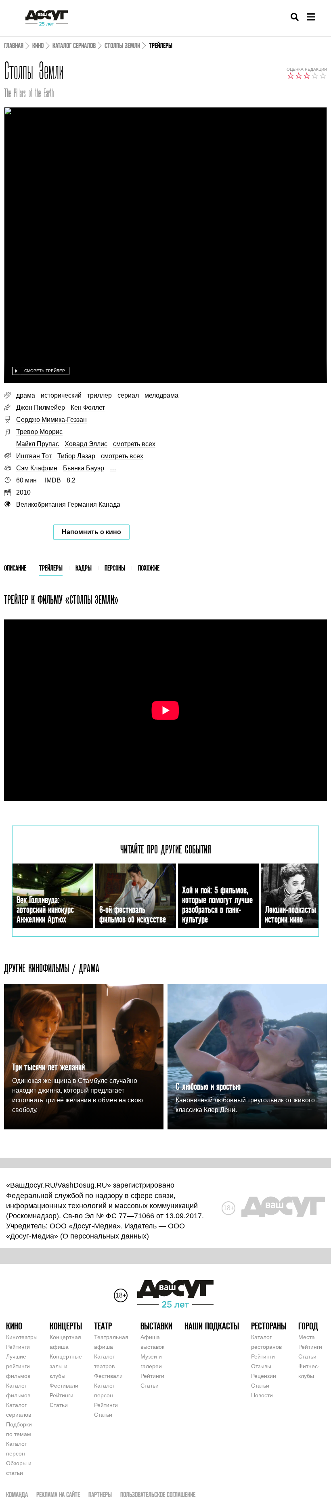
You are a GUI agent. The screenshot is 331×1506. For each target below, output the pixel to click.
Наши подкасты (211, 1326)
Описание (15, 568)
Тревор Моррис (39, 431)
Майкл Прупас (37, 443)
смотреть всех (134, 443)
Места (306, 1337)
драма (25, 395)
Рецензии (263, 1376)
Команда (17, 1494)
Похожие (148, 568)
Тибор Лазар (76, 456)
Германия (82, 504)
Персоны (115, 568)
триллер (99, 395)
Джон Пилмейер (40, 407)
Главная (13, 45)
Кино (38, 45)
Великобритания (41, 504)
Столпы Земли (122, 45)
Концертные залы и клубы (66, 1366)
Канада (109, 504)
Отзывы (261, 1366)
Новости (262, 1395)
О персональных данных (105, 1236)
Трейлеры (51, 568)
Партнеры (100, 1494)
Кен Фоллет (88, 407)
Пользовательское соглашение (157, 1494)
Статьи (59, 1405)
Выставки (156, 1326)
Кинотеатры (22, 1337)
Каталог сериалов (74, 45)
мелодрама (161, 395)
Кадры (83, 568)
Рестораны (268, 1326)
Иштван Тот (34, 456)
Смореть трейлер (44, 371)
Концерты (66, 1326)
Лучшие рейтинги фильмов (18, 1366)
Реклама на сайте (58, 1494)
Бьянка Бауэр (83, 468)
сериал (128, 395)
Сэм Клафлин (36, 468)
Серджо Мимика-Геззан (51, 419)
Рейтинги (18, 1347)
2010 (23, 492)
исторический (61, 395)
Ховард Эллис (86, 443)
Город (308, 1326)
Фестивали (64, 1385)
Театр (103, 1326)
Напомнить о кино (91, 532)
